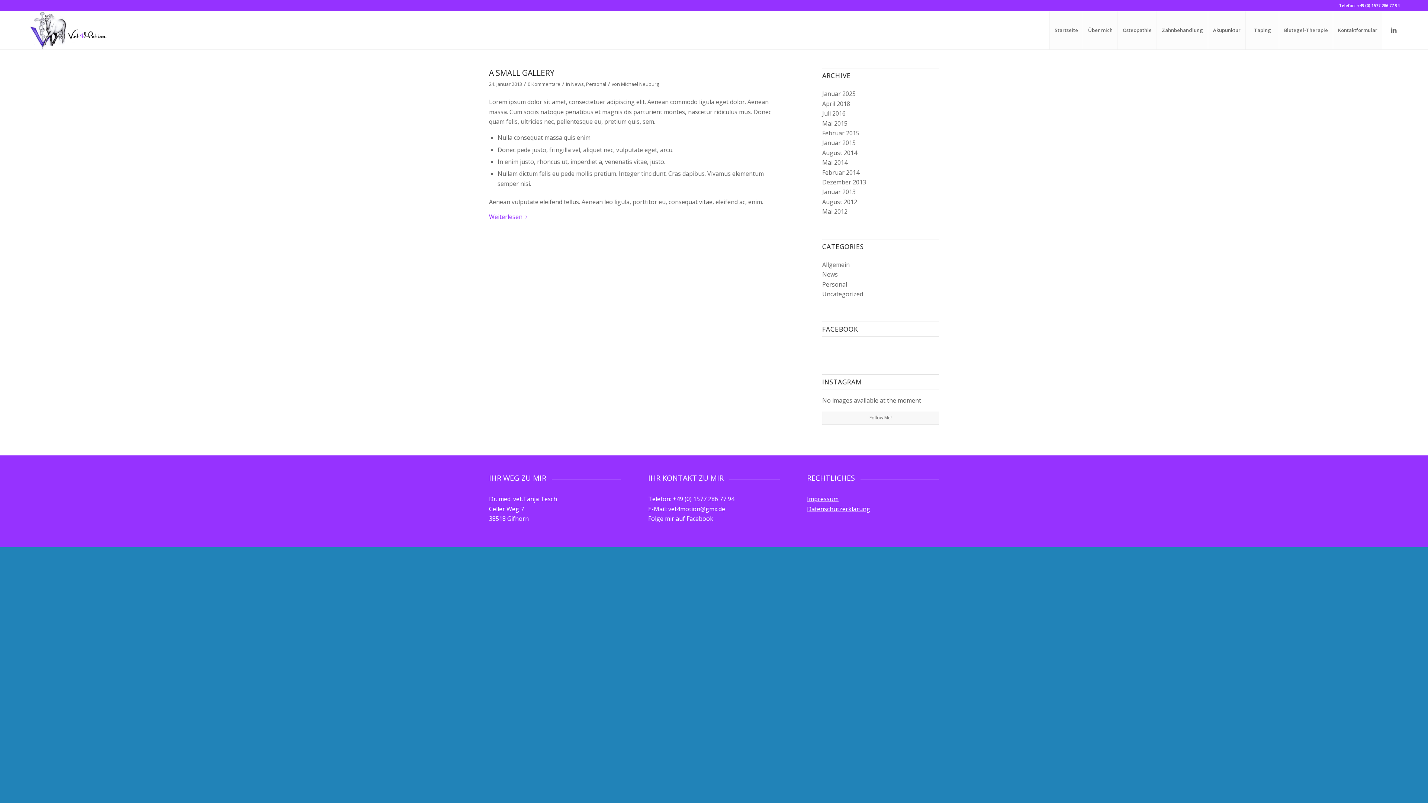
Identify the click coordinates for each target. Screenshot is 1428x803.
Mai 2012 (835, 211)
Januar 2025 (839, 94)
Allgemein (836, 265)
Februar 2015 (840, 133)
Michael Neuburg (640, 84)
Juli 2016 (834, 113)
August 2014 (839, 153)
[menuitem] (1066, 30)
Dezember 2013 (844, 182)
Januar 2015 (839, 143)
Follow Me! (880, 418)
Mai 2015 (835, 123)
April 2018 (836, 104)
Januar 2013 (839, 192)
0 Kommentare (544, 84)
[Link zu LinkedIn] (1393, 30)
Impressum (823, 499)
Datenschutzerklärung (838, 509)
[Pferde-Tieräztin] (68, 30)
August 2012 (839, 202)
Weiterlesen (505, 217)
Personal (596, 84)
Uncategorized (842, 294)
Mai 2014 (835, 162)
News (577, 84)
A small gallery (521, 73)
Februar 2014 (840, 172)
